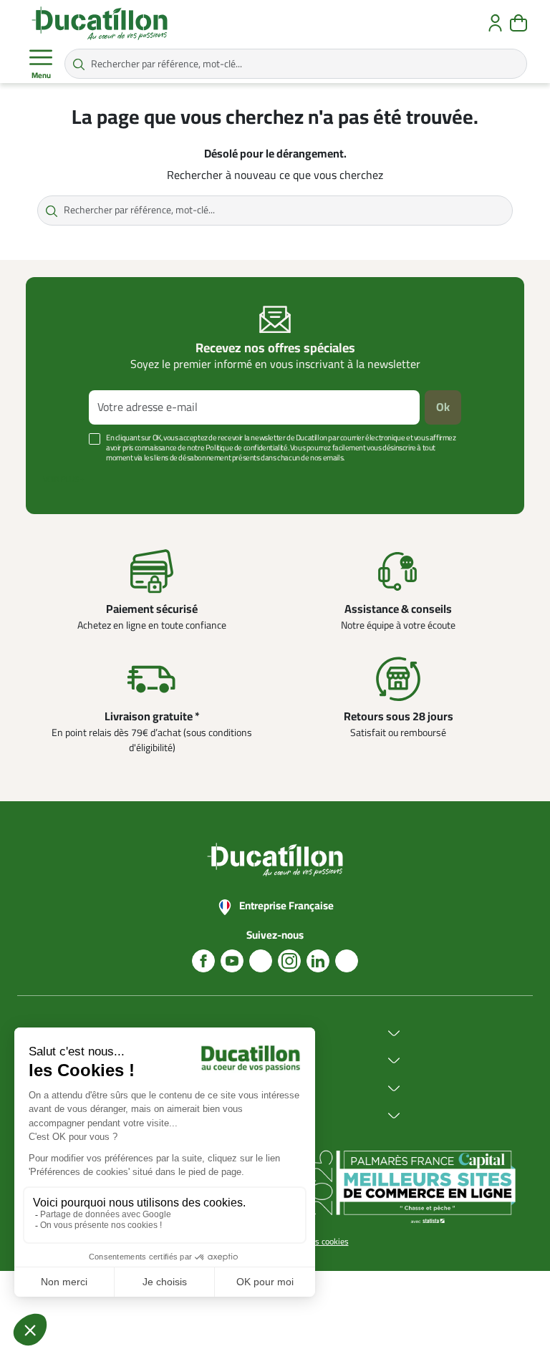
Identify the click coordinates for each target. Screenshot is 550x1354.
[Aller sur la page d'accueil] (99, 23)
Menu (41, 75)
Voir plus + (64, 479)
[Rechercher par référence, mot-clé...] (79, 64)
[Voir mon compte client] (495, 23)
